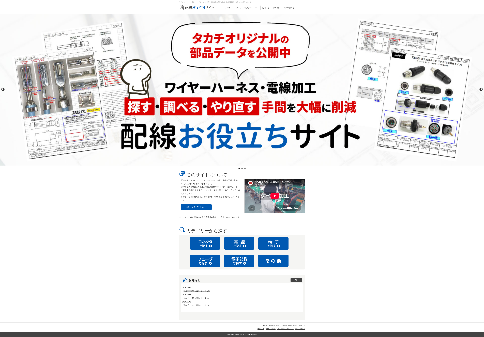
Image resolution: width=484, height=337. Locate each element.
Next (481, 89)
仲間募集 (276, 8)
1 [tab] (239, 168)
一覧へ (296, 280)
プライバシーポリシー (285, 329)
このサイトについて (233, 8)
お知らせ (265, 8)
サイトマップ (300, 329)
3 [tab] (245, 168)
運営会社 (261, 329)
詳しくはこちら (195, 207)
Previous (3, 89)
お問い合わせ (289, 8)
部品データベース (252, 8)
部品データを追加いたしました (197, 291)
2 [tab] (242, 168)
